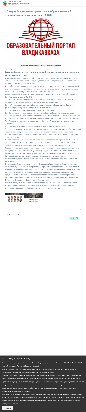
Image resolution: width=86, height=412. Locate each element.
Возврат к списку (13, 214)
